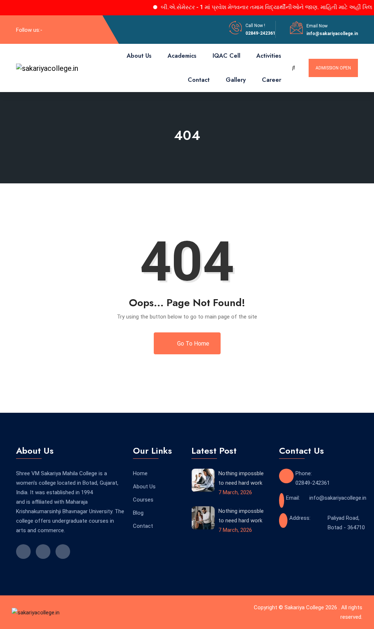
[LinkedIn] (63, 29)
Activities (268, 56)
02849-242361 (260, 33)
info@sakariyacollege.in (332, 33)
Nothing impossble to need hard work (241, 478)
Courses (143, 499)
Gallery (236, 80)
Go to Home (192, 343)
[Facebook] (51, 29)
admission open (333, 67)
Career (271, 80)
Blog (138, 513)
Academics (182, 56)
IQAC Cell (226, 56)
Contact (199, 80)
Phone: (303, 473)
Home (140, 473)
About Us (139, 56)
